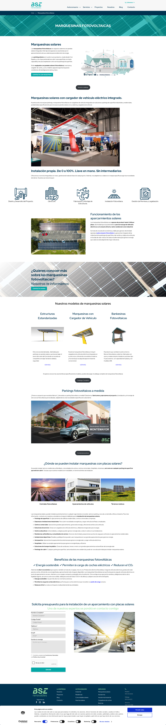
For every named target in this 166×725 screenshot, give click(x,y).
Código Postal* (36, 619)
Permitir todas (140, 710)
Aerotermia (101, 695)
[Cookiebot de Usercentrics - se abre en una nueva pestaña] (23, 721)
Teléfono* (34, 626)
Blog (121, 7)
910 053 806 (129, 694)
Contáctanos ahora (83, 453)
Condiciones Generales (51, 655)
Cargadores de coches (105, 700)
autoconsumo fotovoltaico (105, 233)
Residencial (78, 695)
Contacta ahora (39, 289)
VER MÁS (47, 365)
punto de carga (96, 582)
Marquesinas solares (104, 692)
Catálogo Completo (83, 380)
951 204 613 (128, 699)
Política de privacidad (39, 657)
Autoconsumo (72, 7)
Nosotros (110, 7)
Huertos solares (80, 700)
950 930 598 (129, 705)
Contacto (131, 7)
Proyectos (99, 7)
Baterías (100, 703)
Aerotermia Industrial (104, 697)
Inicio (32, 13)
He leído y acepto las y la (44, 656)
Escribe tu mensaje (37, 639)
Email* (33, 633)
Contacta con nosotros (42, 75)
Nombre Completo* (37, 613)
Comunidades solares (81, 697)
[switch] (62, 721)
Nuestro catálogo (83, 87)
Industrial (78, 692)
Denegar (139, 715)
